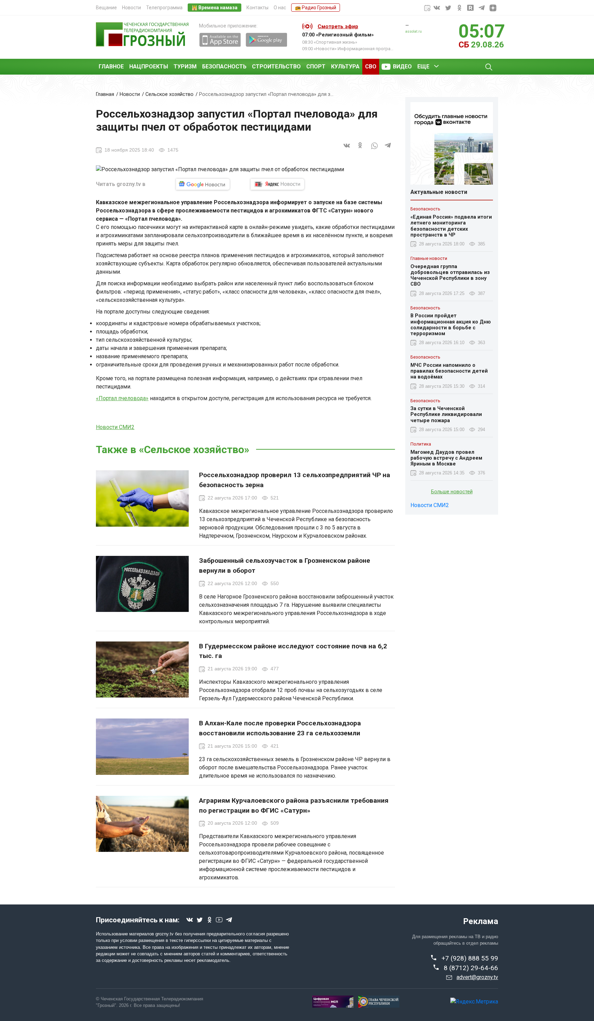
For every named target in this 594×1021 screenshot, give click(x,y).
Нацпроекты (148, 66)
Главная (105, 94)
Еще (423, 66)
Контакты (257, 7)
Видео (402, 66)
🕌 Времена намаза (214, 7)
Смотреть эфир (338, 26)
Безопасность (224, 66)
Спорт (316, 66)
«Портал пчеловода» (122, 398)
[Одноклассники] (360, 149)
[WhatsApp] (374, 149)
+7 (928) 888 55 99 (469, 958)
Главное (111, 66)
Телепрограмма (164, 7)
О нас (280, 7)
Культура (345, 66)
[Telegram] (388, 149)
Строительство (276, 66)
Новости (131, 7)
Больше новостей (452, 492)
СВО (370, 66)
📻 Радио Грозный (315, 7)
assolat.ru (413, 31)
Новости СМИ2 (115, 427)
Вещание (106, 7)
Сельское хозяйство (169, 94)
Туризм (185, 66)
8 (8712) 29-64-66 (471, 968)
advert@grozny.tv (477, 977)
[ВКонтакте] (347, 149)
